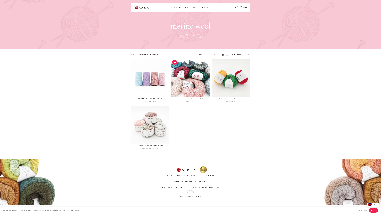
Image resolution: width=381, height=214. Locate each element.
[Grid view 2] (220, 54)
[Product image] (150, 78)
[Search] (232, 7)
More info (363, 210)
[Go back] (168, 26)
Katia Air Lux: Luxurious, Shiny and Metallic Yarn (190, 99)
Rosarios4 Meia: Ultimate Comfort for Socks (150, 145)
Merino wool (192, 101)
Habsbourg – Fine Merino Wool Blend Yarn (150, 98)
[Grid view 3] (223, 54)
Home (133, 54)
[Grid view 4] (227, 54)
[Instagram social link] (192, 191)
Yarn (146, 101)
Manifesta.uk (195, 196)
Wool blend (152, 101)
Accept (373, 210)
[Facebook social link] (188, 191)
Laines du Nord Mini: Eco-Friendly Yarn (230, 99)
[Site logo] (141, 7)
